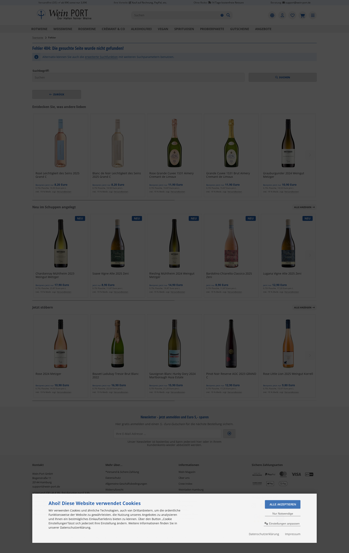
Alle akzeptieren (283, 504)
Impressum (292, 534)
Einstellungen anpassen (284, 523)
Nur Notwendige (282, 513)
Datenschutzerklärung (264, 534)
